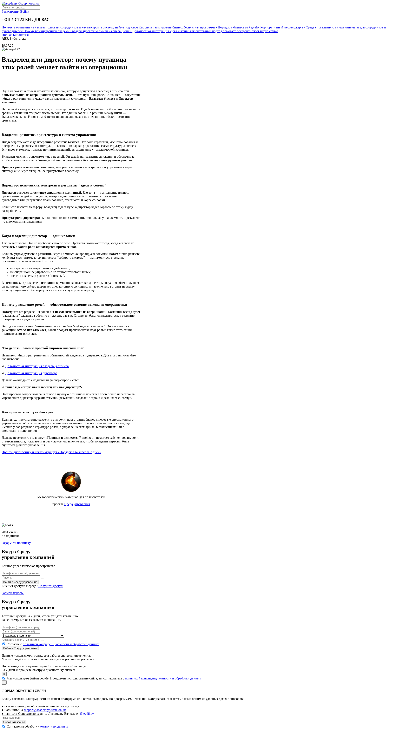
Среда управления (77, 504)
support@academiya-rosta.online (45, 710)
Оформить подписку (16, 543)
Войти (24, 11)
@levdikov (86, 713)
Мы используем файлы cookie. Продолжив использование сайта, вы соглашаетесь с (104, 678)
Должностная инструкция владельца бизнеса (37, 366)
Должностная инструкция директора (31, 373)
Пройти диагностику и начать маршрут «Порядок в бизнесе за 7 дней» (51, 452)
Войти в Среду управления (20, 582)
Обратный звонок (14, 722)
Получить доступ (50, 586)
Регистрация (10, 11)
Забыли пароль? (13, 593)
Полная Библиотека (15, 35)
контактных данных (54, 726)
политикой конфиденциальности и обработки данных (61, 644)
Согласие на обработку (37, 726)
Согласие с (53, 644)
